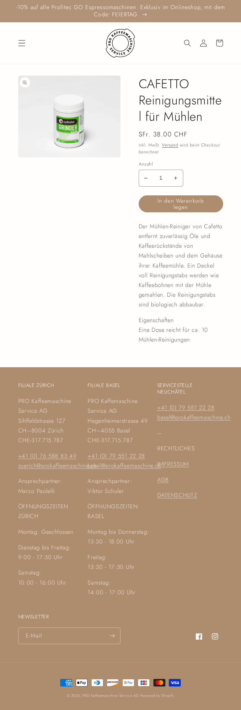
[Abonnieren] (112, 636)
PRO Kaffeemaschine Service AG (111, 695)
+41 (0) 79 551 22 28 (116, 456)
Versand (170, 145)
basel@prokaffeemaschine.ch (124, 465)
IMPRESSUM (173, 464)
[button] (22, 43)
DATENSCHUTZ (177, 495)
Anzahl (146, 164)
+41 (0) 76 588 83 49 (47, 456)
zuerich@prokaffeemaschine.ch (57, 465)
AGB (163, 479)
